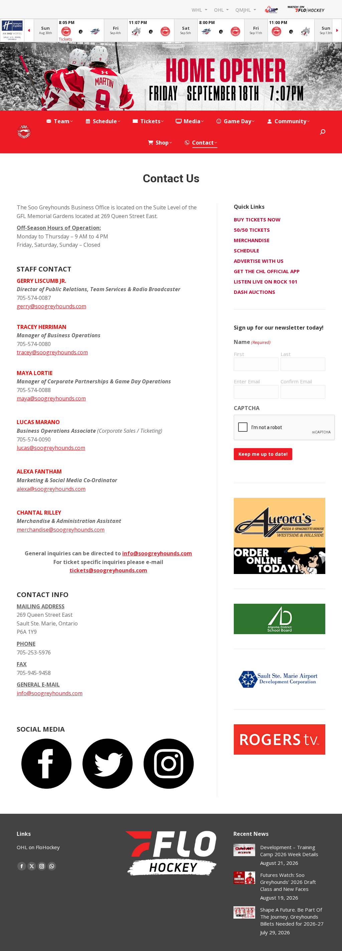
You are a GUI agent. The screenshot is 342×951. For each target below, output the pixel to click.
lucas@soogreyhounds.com (51, 447)
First (239, 354)
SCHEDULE (246, 250)
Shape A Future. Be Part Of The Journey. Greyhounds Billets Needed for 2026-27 (292, 916)
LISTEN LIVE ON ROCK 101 (266, 281)
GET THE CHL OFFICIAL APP (267, 271)
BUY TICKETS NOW (257, 219)
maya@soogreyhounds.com (51, 398)
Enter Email (247, 381)
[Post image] (244, 850)
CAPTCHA (247, 408)
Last (286, 354)
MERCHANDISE (252, 240)
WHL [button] (197, 9)
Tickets (65, 39)
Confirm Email (296, 381)
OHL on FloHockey (38, 847)
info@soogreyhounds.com (157, 553)
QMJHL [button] (243, 9)
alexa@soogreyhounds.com (51, 489)
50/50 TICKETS (252, 229)
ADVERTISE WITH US (259, 260)
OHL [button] (219, 9)
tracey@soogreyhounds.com (52, 352)
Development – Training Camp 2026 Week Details (289, 851)
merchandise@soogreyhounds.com (61, 529)
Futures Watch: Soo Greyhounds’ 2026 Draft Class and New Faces (288, 882)
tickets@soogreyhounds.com (108, 570)
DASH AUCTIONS (254, 292)
